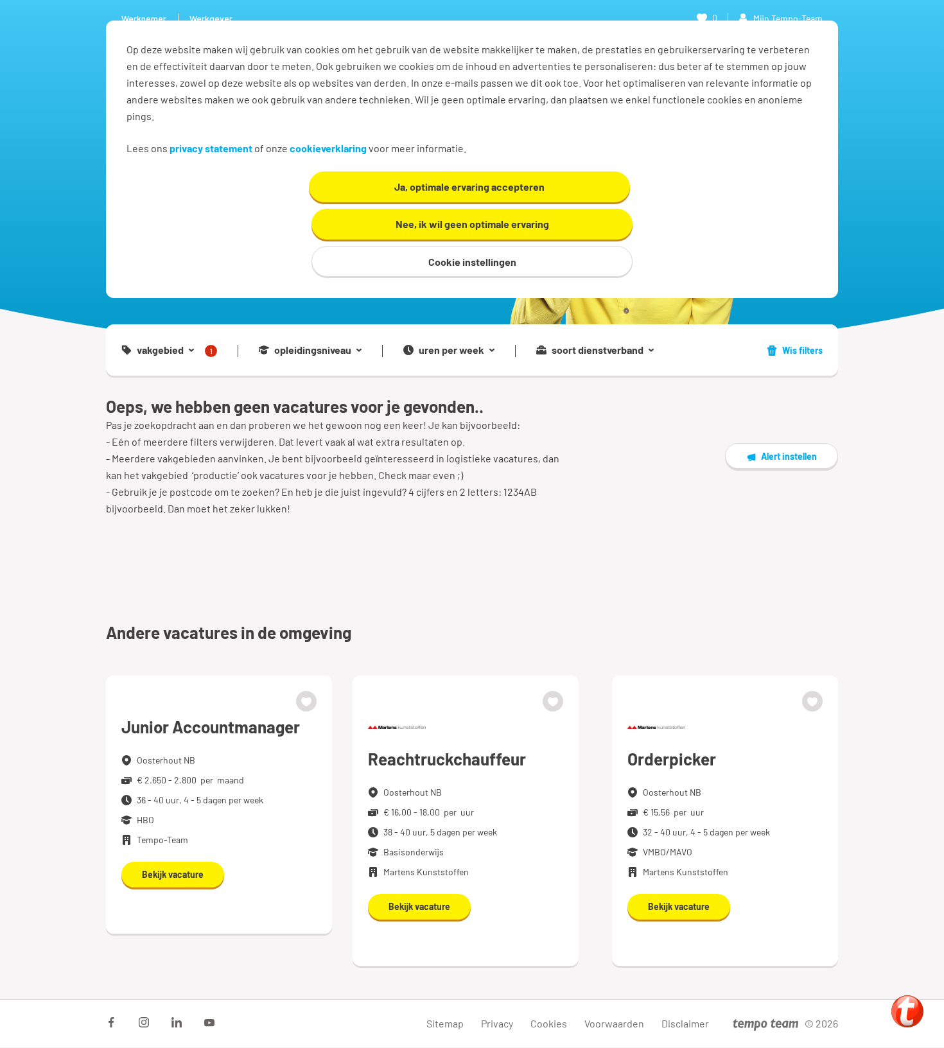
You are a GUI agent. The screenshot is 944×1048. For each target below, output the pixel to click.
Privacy (497, 1023)
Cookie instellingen (472, 262)
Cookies (548, 1023)
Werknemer (143, 18)
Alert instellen (789, 456)
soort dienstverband (597, 350)
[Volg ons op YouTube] (209, 1022)
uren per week (451, 350)
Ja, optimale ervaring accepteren (469, 186)
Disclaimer (685, 1023)
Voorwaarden (614, 1023)
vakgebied (175, 350)
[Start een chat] (907, 1011)
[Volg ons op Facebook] (111, 1022)
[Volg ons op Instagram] (144, 1022)
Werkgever (210, 18)
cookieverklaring (328, 148)
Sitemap (445, 1023)
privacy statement (211, 148)
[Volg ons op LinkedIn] (176, 1022)
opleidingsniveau (312, 350)
